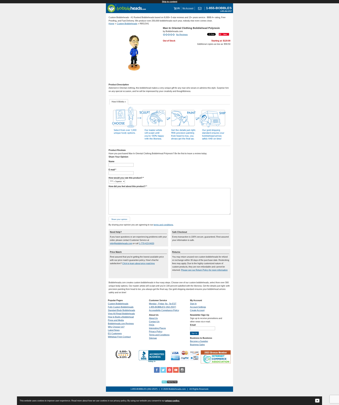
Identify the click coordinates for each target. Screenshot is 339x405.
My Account (187, 8)
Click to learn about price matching (138, 263)
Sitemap (153, 338)
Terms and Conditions (159, 335)
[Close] (317, 400)
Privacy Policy (155, 331)
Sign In (193, 304)
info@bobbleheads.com (121, 243)
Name (111, 161)
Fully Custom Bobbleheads (120, 307)
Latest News (114, 330)
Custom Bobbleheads (127, 24)
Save (225, 34)
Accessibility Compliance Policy (164, 310)
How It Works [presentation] (119, 102)
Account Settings (198, 307)
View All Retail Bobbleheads (121, 314)
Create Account (197, 310)
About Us (153, 318)
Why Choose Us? (116, 327)
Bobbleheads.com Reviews (121, 323)
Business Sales (197, 345)
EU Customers (115, 333)
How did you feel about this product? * (128, 186)
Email (193, 325)
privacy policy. (172, 401)
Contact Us (154, 321)
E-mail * (112, 170)
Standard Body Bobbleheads (121, 310)
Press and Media (116, 320)
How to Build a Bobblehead (121, 317)
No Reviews (182, 35)
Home (111, 24)
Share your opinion (119, 219)
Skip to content (169, 2)
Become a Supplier (199, 341)
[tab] (118, 101)
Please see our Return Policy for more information (204, 270)
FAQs (151, 325)
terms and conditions (163, 225)
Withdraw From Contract (119, 337)
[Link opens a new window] (123, 357)
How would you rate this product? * (126, 178)
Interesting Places (157, 328)
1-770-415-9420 (146, 243)
